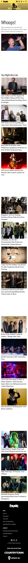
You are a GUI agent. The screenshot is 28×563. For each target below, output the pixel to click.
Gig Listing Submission (7, 533)
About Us (5, 513)
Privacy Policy (6, 516)
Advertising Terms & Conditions (9, 524)
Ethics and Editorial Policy (8, 521)
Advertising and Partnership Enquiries (10, 530)
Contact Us (5, 536)
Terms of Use (5, 518)
